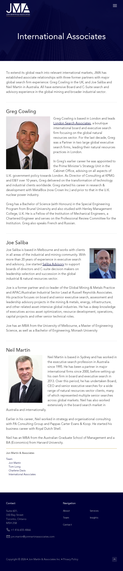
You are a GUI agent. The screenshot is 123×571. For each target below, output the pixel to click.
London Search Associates (72, 123)
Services (94, 511)
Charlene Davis (17, 470)
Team (9, 459)
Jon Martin (15, 463)
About (66, 511)
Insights (94, 518)
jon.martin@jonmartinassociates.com (32, 536)
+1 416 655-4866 (21, 530)
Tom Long (14, 467)
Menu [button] (111, 5)
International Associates (22, 474)
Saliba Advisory (53, 264)
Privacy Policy (70, 559)
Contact (67, 525)
